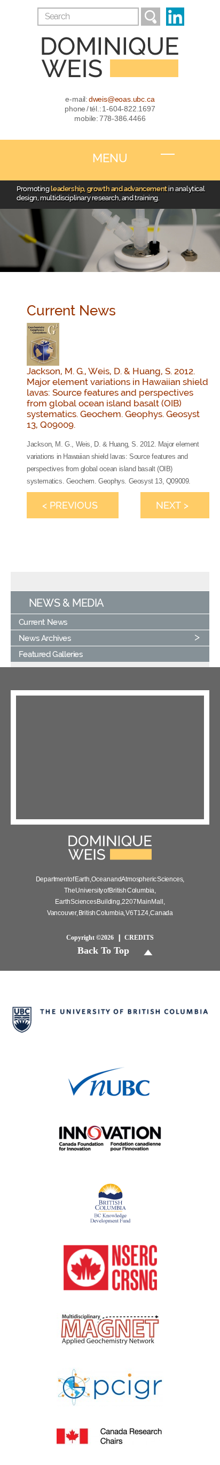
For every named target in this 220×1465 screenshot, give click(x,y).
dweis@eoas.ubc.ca (122, 99)
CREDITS (139, 937)
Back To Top (103, 950)
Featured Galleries (51, 654)
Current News (43, 621)
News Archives (45, 638)
